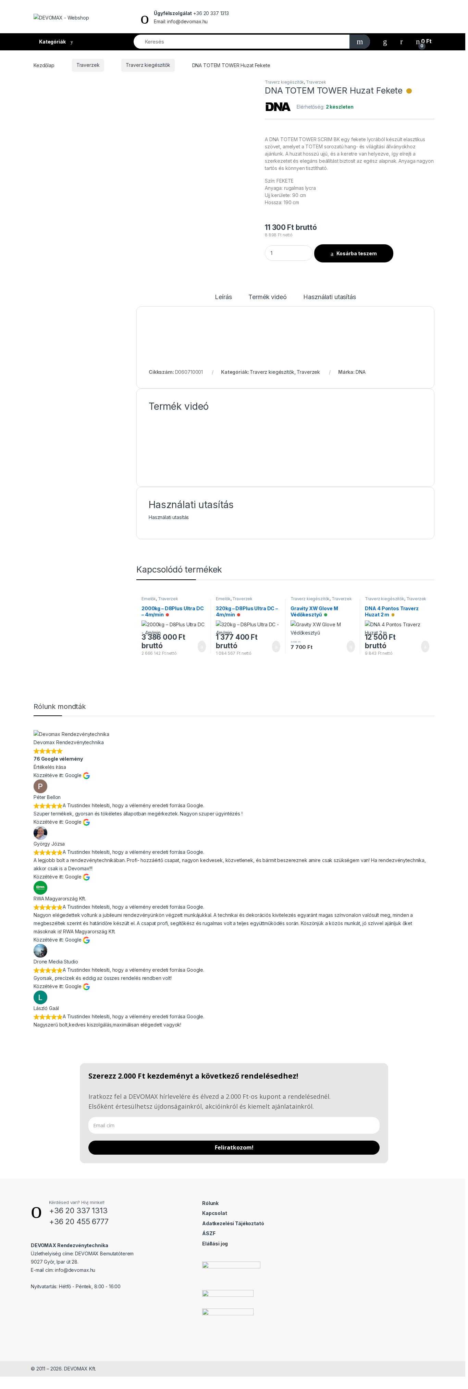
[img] (409, 91)
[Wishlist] (385, 41)
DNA (361, 372)
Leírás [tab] (223, 297)
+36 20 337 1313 (78, 1210)
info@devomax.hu (75, 1270)
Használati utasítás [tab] (329, 297)
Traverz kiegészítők (148, 65)
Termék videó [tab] (267, 297)
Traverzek (88, 65)
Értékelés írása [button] (50, 767)
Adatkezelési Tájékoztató (233, 1223)
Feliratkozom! (234, 1147)
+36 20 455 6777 (79, 1221)
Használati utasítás (169, 517)
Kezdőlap (44, 65)
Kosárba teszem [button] (196, 646)
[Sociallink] (34, 1301)
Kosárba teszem (356, 253)
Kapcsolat (214, 1213)
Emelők (148, 598)
